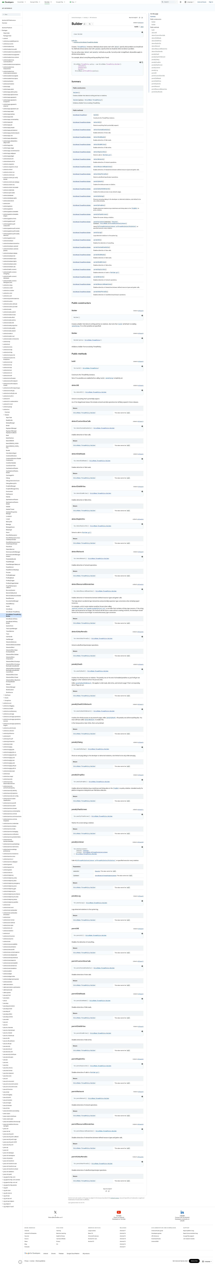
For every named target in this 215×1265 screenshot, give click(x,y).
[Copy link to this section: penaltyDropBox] (86, 775)
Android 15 (123, 1236)
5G (57, 1244)
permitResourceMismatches (102, 284)
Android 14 (123, 1238)
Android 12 (123, 1244)
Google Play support (188, 1236)
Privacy (58, 1241)
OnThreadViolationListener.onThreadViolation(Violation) (117, 226)
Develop (47, 2)
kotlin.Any (74, 40)
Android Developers (76, 17)
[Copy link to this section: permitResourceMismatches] (95, 1124)
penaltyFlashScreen (100, 214)
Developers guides (156, 1233)
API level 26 (140, 632)
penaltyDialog (98, 196)
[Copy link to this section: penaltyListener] (85, 842)
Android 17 (123, 1230)
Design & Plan (34, 2)
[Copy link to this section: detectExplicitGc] (86, 519)
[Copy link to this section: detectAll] (80, 385)
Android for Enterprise (30, 1233)
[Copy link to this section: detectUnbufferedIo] (89, 632)
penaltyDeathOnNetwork (101, 189)
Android (27, 1230)
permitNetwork (98, 277)
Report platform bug (188, 1230)
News (26, 1241)
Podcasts (27, 1247)
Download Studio (156, 1238)
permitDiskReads (99, 254)
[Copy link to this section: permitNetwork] (85, 1092)
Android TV (91, 1241)
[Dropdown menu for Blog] (76, 2)
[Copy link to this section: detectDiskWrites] (87, 487)
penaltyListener (99, 222)
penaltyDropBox (99, 205)
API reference (7, 8)
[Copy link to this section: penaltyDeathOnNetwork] (93, 704)
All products (86, 1253)
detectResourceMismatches (102, 166)
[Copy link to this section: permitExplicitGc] (86, 1059)
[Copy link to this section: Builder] (78, 311)
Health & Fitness (60, 1236)
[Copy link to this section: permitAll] (80, 929)
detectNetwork (98, 159)
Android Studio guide (157, 1230)
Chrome (53, 1253)
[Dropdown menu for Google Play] (65, 2)
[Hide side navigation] (20, 1262)
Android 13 (123, 1241)
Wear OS (90, 1233)
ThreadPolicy (81, 47)
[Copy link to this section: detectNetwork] (85, 552)
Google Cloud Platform (73, 1253)
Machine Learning (61, 1233)
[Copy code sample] (142, 62)
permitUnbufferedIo (100, 291)
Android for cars (92, 1238)
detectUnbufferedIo (100, 174)
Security (27, 1236)
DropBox (134, 208)
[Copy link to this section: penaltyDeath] (84, 664)
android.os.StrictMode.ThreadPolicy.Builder (86, 42)
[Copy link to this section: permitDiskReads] (87, 994)
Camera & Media (60, 1238)
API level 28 (140, 842)
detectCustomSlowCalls (101, 129)
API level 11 (140, 421)
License (32, 1261)
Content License (115, 1198)
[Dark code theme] (142, 32)
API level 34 (140, 519)
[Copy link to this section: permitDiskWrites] (87, 1026)
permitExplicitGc (99, 269)
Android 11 (122, 1247)
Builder (75, 92)
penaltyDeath (98, 181)
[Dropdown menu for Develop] (52, 2)
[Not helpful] (142, 17)
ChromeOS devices (93, 1236)
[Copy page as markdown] (89, 24)
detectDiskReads (99, 137)
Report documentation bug (190, 1233)
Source (26, 1238)
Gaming (58, 1230)
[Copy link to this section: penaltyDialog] (84, 742)
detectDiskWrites (99, 144)
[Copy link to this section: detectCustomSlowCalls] (92, 421)
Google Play (59, 2)
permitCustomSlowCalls (101, 247)
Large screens (92, 1230)
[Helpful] (139, 17)
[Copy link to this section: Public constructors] (92, 303)
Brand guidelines (40, 1261)
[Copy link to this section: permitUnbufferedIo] (89, 1157)
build (95, 115)
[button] (11, 30)
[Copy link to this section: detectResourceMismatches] (95, 584)
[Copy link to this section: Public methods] (88, 354)
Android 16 (123, 1233)
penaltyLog (97, 232)
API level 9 (140, 22)
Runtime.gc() (107, 155)
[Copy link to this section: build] (77, 361)
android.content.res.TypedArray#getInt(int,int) (88, 608)
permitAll (97, 240)
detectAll (97, 122)
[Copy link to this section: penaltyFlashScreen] (88, 810)
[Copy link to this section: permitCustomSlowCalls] (92, 961)
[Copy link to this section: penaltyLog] (82, 896)
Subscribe (194, 1261)
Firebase (61, 1253)
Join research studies (188, 1238)
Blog (73, 2)
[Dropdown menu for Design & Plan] (40, 2)
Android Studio (201, 2)
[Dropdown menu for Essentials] (26, 2)
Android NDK (155, 1241)
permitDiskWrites (99, 262)
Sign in (211, 2)
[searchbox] (11, 14)
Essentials (21, 2)
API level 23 (140, 584)
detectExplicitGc (99, 152)
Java (142, 27)
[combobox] (169, 2)
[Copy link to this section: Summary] (82, 82)
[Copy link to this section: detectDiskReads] (87, 454)
